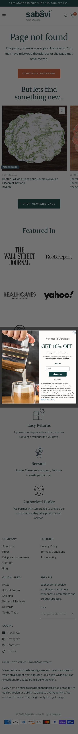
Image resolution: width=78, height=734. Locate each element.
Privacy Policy (45, 399)
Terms (53, 399)
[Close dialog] (74, 332)
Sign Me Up (57, 374)
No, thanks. (57, 379)
